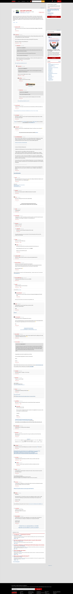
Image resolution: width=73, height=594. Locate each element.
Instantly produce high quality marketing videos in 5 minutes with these (25, 396)
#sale (16, 22)
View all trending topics (16, 561)
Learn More (54, 57)
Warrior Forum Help (50, 79)
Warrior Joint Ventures (51, 76)
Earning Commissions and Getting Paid (21, 142)
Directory (46, 592)
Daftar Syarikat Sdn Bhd (17, 394)
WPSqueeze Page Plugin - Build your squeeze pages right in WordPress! (24, 488)
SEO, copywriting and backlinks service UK (21, 63)
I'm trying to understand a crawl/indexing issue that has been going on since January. (29, 544)
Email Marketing (50, 68)
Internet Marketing (22, 545)
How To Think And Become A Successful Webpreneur (22, 420)
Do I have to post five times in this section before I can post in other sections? (27, 540)
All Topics (49, 63)
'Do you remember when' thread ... (20, 550)
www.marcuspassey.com (39, 364)
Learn (28, 1)
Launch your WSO (54, 16)
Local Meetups (50, 78)
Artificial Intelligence (50, 65)
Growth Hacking (50, 69)
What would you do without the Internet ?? (21, 555)
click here (36, 132)
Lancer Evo (19, 289)
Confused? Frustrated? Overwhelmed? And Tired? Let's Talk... (24, 419)
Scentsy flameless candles (17, 186)
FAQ (20, 592)
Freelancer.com (55, 592)
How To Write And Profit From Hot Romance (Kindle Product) (28, 329)
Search (43, 1)
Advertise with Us (50, 565)
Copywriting (49, 71)
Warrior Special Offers (31, 592)
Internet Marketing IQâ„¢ (17, 173)
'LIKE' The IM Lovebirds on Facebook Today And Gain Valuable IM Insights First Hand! (26, 453)
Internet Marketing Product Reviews (52, 73)
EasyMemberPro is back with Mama (28, 328)
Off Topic (20, 535)
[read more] (22, 537)
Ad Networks (50, 66)
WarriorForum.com (50, 13)
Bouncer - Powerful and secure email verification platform (53, 50)
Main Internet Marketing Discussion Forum (53, 64)
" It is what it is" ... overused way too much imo (22, 534)
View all (59, 61)
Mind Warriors (50, 74)
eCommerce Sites (50, 72)
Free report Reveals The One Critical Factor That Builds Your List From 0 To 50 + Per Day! (26, 110)
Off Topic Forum (50, 77)
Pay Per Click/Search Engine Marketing (53, 67)
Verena (49, 11)
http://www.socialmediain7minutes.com (19, 384)
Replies (15, 538)
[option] (53, 46)
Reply (15, 543)
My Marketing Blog (16, 185)
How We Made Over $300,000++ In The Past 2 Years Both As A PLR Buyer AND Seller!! (26, 451)
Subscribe (28, 12)
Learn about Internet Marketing (40, 592)
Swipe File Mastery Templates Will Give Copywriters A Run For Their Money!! (24, 452)
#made (14, 22)
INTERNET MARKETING (23, 12)
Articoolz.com (28, 439)
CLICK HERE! (32, 366)
